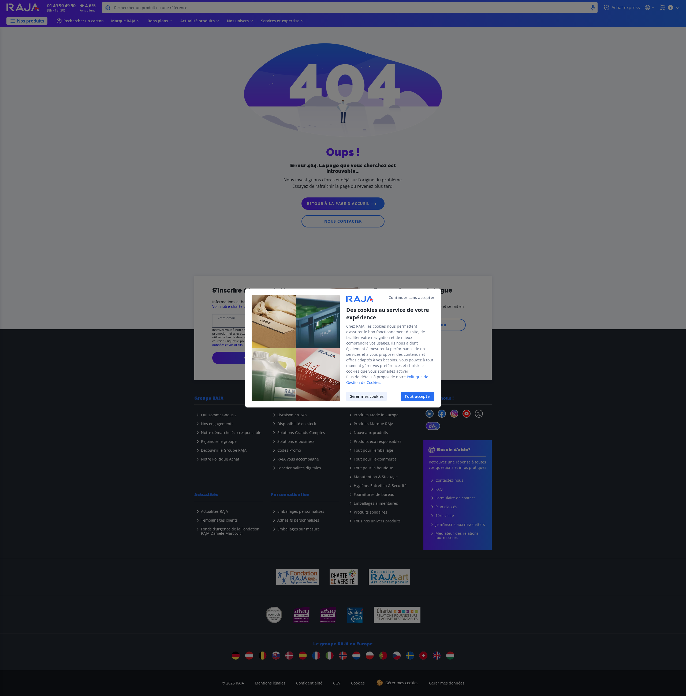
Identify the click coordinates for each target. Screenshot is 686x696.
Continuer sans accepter (411, 297)
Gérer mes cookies (366, 396)
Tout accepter (417, 396)
